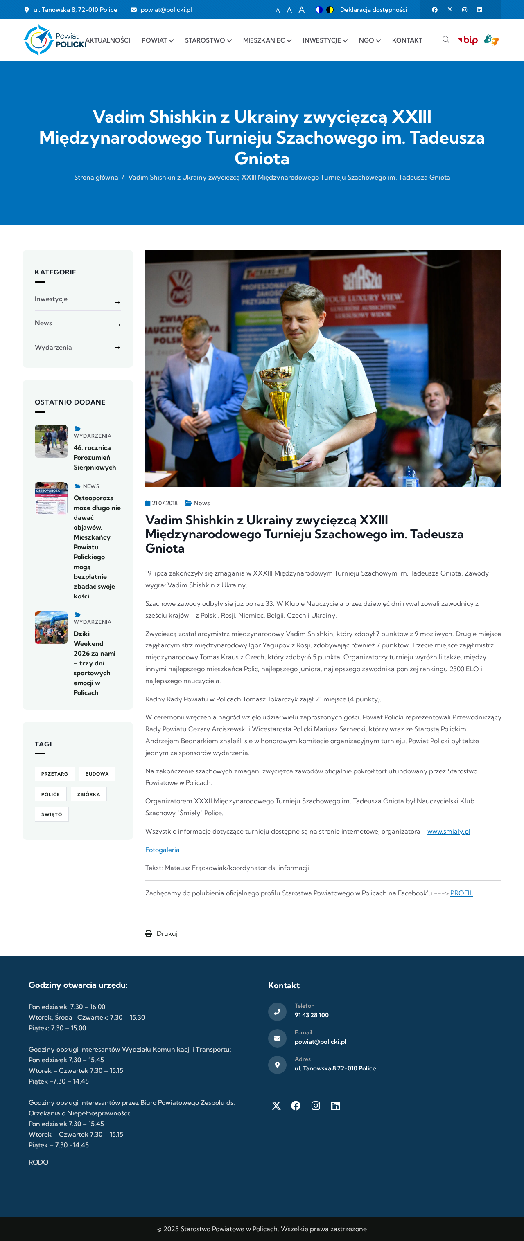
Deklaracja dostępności (373, 9)
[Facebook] (296, 1105)
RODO (38, 1162)
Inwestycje (51, 299)
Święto (51, 814)
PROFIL (461, 893)
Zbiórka (88, 794)
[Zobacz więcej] (51, 441)
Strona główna (96, 177)
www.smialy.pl (448, 831)
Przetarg (54, 774)
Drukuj (166, 933)
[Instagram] (315, 1105)
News (202, 503)
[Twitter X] (276, 1105)
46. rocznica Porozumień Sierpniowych (95, 457)
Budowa (97, 774)
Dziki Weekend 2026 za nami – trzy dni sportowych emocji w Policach (94, 663)
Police (50, 794)
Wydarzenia (53, 347)
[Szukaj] (446, 40)
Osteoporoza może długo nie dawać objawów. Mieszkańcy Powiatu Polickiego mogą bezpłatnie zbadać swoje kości (97, 547)
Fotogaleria (162, 849)
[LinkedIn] (335, 1105)
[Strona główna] (54, 40)
